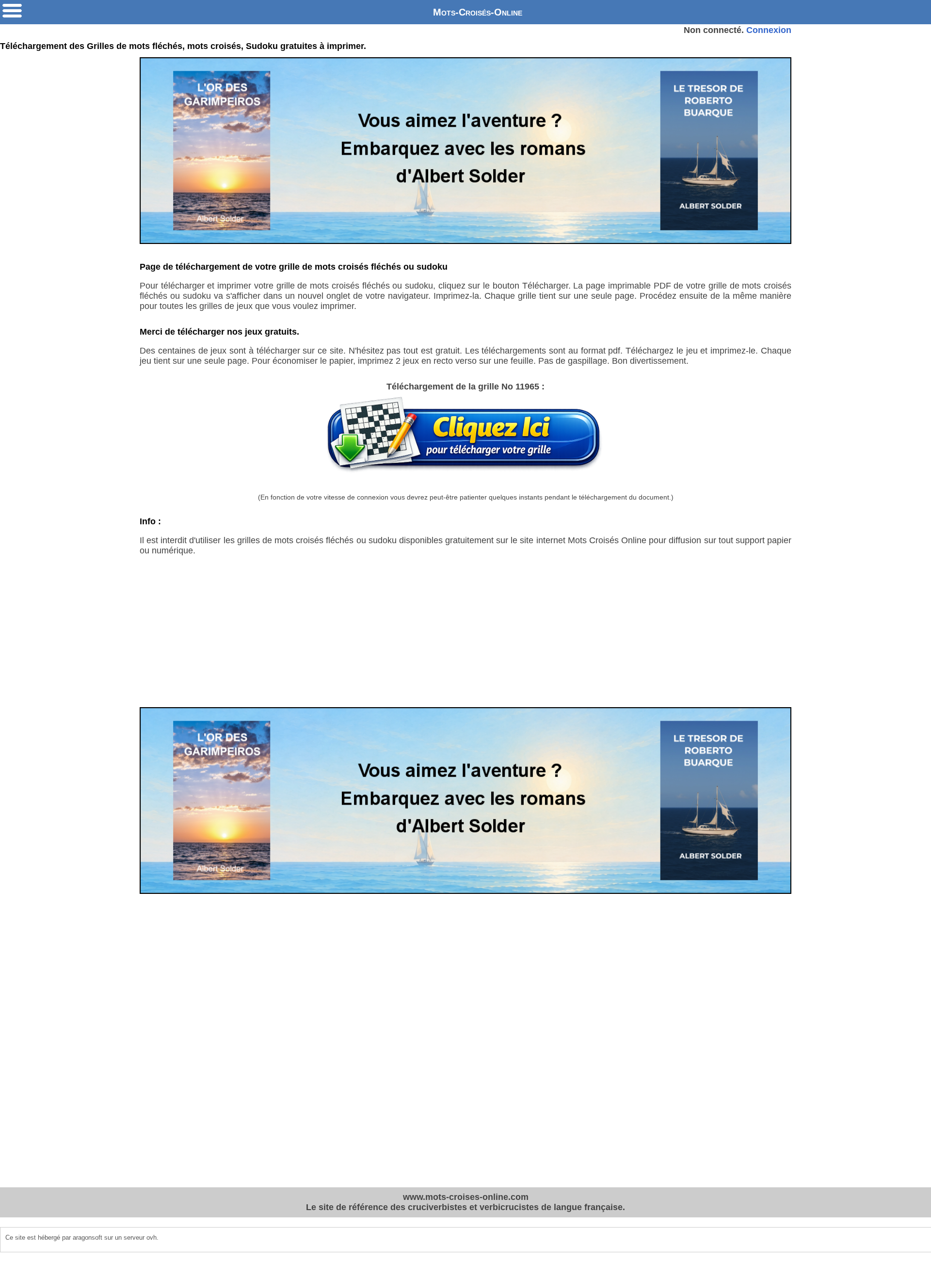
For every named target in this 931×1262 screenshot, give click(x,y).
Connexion (768, 30)
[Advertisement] (465, 639)
